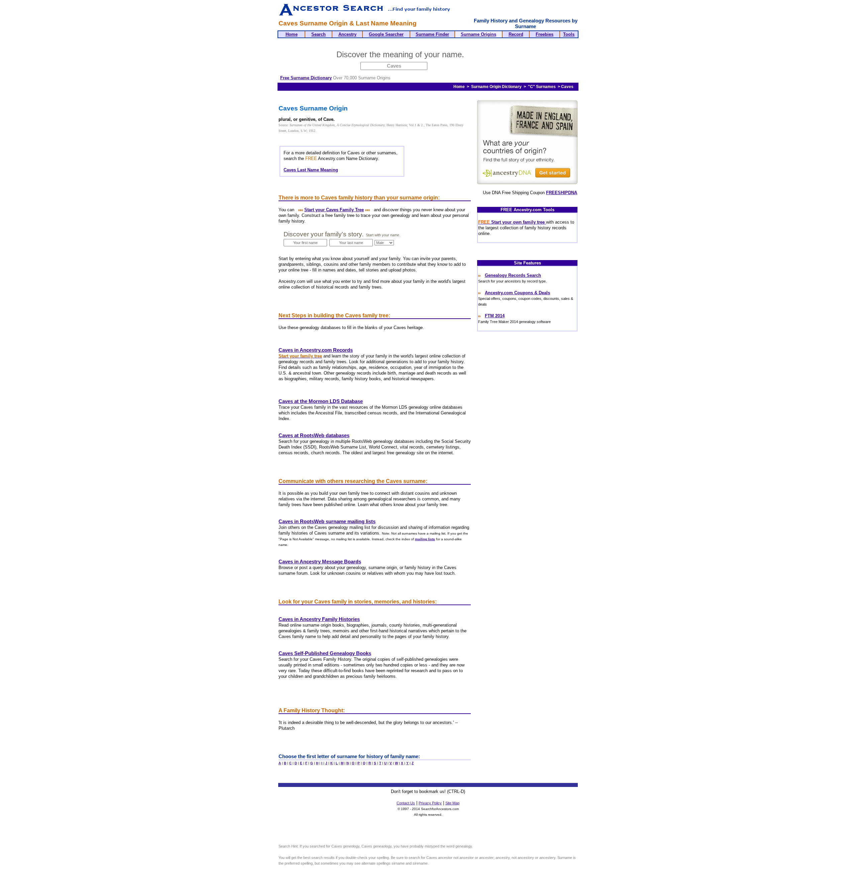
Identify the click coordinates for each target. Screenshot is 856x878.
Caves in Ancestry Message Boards (320, 561)
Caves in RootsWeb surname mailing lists (327, 521)
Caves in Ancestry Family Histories (319, 619)
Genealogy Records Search (513, 275)
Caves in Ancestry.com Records (316, 350)
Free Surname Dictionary (306, 77)
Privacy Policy (430, 803)
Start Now (492, 55)
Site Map (452, 803)
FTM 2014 (495, 315)
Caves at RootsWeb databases (314, 435)
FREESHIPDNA (561, 192)
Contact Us (406, 803)
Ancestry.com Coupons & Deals (517, 292)
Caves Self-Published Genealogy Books (325, 653)
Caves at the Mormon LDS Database (321, 401)
